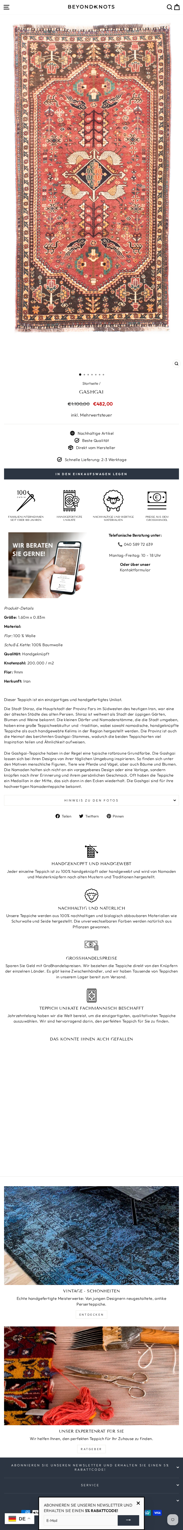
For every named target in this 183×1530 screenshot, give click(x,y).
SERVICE (90, 1485)
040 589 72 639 (138, 544)
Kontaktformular (135, 569)
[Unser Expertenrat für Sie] (91, 1375)
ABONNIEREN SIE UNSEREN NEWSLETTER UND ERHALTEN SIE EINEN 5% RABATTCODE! (90, 1467)
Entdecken (91, 1314)
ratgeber (91, 1449)
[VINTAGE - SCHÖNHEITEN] (91, 1235)
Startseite (90, 383)
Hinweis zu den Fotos (91, 800)
